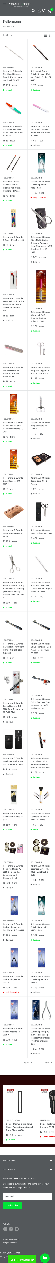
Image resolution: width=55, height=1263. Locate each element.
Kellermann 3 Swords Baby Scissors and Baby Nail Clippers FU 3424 (13, 427)
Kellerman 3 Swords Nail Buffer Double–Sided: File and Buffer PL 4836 (41, 131)
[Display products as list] (50, 35)
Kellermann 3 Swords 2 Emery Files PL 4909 (13, 238)
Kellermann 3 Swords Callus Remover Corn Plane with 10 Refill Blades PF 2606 (40, 703)
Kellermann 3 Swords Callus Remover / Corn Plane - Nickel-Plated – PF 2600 (41, 648)
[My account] (39, 10)
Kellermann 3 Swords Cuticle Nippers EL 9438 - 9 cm (40, 184)
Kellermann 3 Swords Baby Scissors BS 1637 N (40, 426)
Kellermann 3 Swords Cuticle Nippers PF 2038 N (13, 1031)
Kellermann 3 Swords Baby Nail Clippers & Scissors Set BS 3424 (41, 370)
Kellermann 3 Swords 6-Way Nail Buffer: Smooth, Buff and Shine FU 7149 (40, 316)
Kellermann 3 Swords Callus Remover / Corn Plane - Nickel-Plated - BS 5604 (13, 648)
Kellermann (8, 67)
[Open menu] (4, 5)
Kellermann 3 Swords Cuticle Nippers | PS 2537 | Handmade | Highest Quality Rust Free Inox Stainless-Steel (40, 1036)
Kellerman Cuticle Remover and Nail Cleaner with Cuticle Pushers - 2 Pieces (12, 186)
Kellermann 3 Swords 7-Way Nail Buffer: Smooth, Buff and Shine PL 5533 (13, 372)
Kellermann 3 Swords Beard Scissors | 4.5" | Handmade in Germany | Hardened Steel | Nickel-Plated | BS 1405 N (13, 590)
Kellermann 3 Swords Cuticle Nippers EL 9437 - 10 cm (40, 927)
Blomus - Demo (13, 1120)
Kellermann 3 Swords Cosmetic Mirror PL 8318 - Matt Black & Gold (40, 870)
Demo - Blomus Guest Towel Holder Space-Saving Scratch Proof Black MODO (19, 1127)
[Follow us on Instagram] (11, 1229)
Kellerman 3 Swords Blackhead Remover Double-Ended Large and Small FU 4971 (12, 75)
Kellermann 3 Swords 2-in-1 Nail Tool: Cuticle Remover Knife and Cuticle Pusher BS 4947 (13, 304)
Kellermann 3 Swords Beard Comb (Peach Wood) (13, 533)
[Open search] (33, 10)
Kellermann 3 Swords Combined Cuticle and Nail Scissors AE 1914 (13, 761)
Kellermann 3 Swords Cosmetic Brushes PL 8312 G (13, 816)
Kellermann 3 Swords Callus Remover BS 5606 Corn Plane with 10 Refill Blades (13, 707)
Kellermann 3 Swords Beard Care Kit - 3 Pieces (40, 481)
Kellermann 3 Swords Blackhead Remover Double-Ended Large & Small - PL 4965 (41, 587)
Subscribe (13, 1205)
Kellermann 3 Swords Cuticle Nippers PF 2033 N (13, 979)
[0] (49, 11)
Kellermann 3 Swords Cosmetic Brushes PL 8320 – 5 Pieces (41, 816)
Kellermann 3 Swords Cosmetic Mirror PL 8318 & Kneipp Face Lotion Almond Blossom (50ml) (13, 872)
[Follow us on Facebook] (5, 1229)
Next (46, 1063)
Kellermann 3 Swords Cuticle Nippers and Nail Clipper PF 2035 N (13, 927)
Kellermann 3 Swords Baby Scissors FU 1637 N (13, 481)
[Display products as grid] (45, 35)
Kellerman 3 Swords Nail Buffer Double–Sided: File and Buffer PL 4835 (13, 131)
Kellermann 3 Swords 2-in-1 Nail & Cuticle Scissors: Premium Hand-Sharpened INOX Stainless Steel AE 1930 (41, 244)
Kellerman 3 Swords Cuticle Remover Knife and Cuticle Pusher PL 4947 (41, 75)
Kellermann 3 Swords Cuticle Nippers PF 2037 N (40, 979)
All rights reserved (9, 1243)
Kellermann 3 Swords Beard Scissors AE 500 (41, 531)
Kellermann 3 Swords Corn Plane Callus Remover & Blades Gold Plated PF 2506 (40, 762)
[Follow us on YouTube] (17, 1229)
